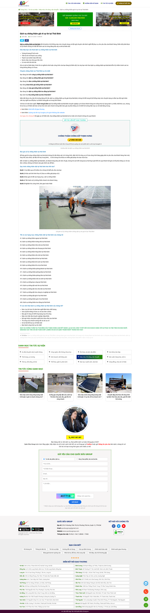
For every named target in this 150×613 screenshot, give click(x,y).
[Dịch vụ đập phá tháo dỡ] (114, 19)
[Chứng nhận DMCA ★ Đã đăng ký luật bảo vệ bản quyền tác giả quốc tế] (119, 532)
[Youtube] (124, 526)
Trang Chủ (23, 9)
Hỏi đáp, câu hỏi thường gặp (98, 553)
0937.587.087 (76, 437)
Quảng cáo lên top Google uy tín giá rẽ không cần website (47, 112)
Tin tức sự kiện (108, 3)
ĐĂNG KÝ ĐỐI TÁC (124, 3)
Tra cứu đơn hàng (74, 3)
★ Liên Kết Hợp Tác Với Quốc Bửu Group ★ (75, 611)
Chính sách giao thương (118, 549)
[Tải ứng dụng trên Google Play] (37, 529)
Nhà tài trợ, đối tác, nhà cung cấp (74, 553)
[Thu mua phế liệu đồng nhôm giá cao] (36, 19)
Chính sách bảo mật (101, 549)
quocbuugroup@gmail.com (70, 528)
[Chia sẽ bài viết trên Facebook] (27, 40)
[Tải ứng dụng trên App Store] (24, 529)
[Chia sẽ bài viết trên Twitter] (22, 40)
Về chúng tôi (28, 549)
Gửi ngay (75, 502)
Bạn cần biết (75, 545)
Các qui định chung (85, 549)
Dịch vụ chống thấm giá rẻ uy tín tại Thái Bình (74, 9)
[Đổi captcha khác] (72, 496)
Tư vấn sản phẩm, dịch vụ (52, 459)
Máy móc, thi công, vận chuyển (48, 9)
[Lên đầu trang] (146, 605)
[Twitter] (119, 526)
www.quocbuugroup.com (71, 531)
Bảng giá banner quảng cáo (52, 553)
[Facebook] (114, 526)
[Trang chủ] (23, 3)
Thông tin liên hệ (40, 549)
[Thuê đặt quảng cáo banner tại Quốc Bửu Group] (75, 19)
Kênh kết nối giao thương (36, 109)
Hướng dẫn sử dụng (91, 3)
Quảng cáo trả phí (75, 28)
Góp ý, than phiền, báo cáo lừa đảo (87, 459)
